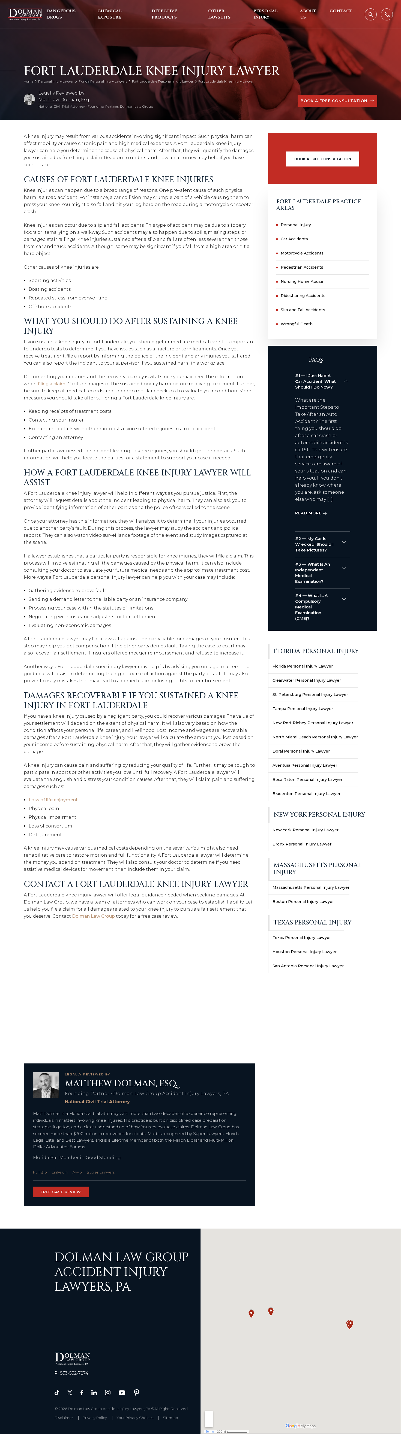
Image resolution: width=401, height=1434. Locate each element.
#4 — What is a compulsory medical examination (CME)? (311, 607)
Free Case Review (61, 1192)
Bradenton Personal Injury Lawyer (306, 793)
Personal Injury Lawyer (56, 81)
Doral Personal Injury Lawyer (301, 751)
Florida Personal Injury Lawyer (303, 666)
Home (28, 81)
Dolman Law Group (93, 916)
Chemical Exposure (109, 14)
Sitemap (170, 1417)
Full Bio (40, 1172)
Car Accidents (294, 239)
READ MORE (308, 513)
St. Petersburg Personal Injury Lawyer (310, 694)
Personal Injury (265, 14)
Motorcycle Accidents (302, 253)
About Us (308, 14)
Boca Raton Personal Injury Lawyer (307, 779)
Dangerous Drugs (61, 14)
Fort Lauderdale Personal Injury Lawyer (162, 81)
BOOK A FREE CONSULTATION (334, 100)
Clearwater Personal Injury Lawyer (307, 680)
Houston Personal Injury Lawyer (305, 951)
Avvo (77, 1172)
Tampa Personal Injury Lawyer (303, 708)
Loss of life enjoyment (53, 799)
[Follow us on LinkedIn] (94, 1392)
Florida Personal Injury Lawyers (103, 81)
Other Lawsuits (219, 14)
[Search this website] (371, 14)
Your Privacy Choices (134, 1417)
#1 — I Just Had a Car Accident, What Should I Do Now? (315, 381)
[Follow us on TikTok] (57, 1392)
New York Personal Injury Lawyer (306, 829)
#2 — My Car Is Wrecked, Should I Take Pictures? (314, 544)
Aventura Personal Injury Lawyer (305, 765)
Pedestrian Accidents (302, 267)
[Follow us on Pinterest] (136, 1392)
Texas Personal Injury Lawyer (302, 937)
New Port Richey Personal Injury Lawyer (313, 722)
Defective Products (164, 14)
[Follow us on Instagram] (107, 1392)
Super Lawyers (101, 1172)
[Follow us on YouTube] (122, 1392)
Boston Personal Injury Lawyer (303, 901)
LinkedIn (60, 1172)
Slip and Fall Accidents (303, 309)
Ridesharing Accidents (303, 295)
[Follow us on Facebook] (81, 1392)
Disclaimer (64, 1417)
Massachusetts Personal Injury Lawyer (311, 887)
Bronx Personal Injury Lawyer (302, 844)
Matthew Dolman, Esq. (64, 99)
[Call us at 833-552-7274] (387, 14)
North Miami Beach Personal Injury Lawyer (315, 737)
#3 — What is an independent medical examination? (312, 573)
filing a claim (51, 383)
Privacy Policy (95, 1417)
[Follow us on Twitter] (69, 1392)
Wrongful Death (297, 324)
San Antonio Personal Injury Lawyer (308, 965)
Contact (341, 11)
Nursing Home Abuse (302, 281)
